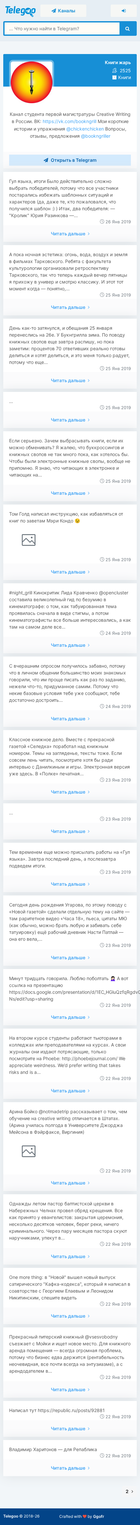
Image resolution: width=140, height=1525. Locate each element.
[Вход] (124, 11)
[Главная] (21, 10)
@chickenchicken (84, 129)
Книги (124, 77)
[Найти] (127, 28)
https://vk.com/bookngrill (69, 121)
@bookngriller (95, 136)
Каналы (65, 10)
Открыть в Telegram (73, 160)
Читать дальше (68, 233)
